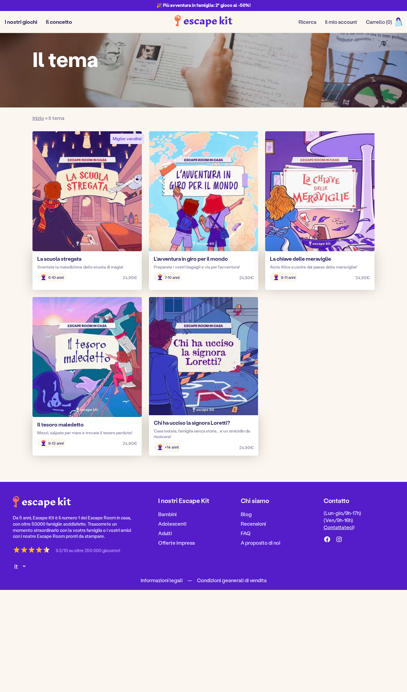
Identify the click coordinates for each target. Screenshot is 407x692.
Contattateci (338, 527)
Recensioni (253, 523)
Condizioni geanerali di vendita (232, 580)
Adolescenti (172, 523)
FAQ (246, 533)
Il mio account (341, 21)
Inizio (38, 118)
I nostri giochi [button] (21, 21)
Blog (246, 514)
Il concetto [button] (59, 21)
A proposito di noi (260, 542)
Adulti (165, 533)
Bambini (167, 514)
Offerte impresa (176, 542)
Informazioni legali (162, 580)
